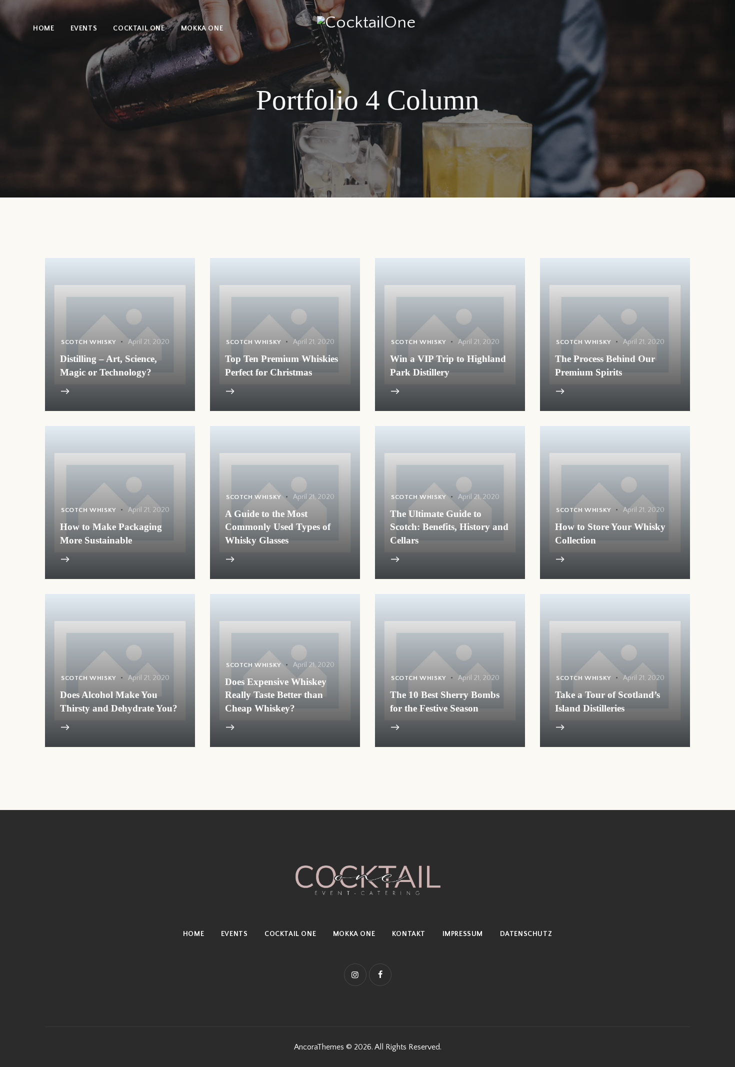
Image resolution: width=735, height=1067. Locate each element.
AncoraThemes (319, 1047)
